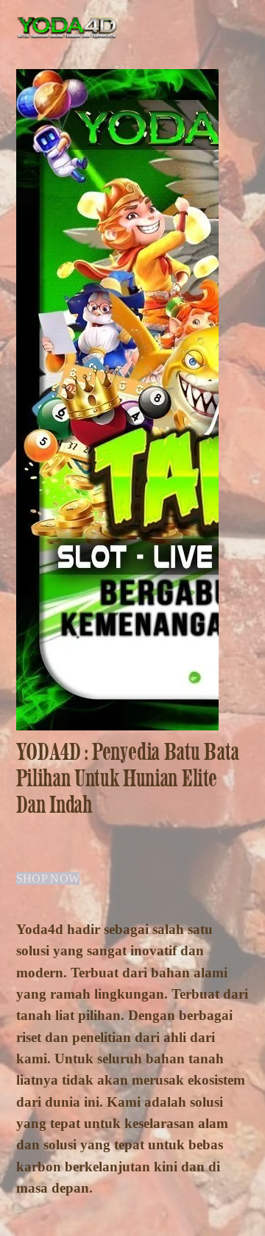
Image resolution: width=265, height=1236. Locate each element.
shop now (48, 878)
